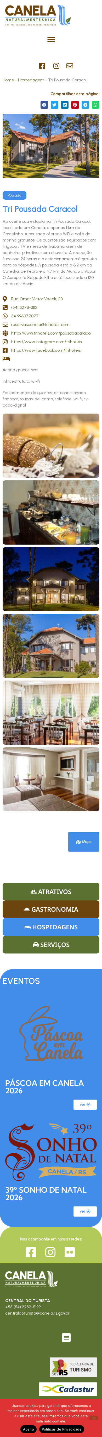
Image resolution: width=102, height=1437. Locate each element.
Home (8, 79)
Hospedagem (31, 79)
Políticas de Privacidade (62, 1429)
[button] (51, 39)
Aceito (28, 1429)
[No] (93, 1417)
